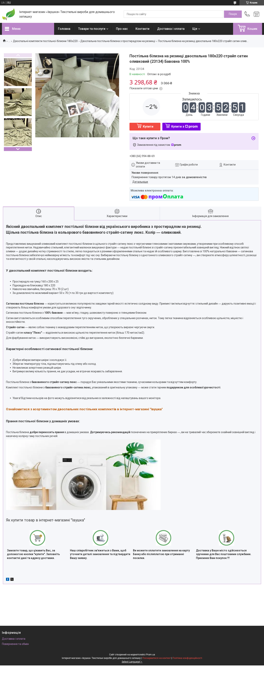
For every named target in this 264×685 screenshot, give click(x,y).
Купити (148, 126)
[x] (12, 579)
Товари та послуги (91, 29)
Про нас (122, 29)
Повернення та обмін (15, 644)
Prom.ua (150, 654)
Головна (64, 29)
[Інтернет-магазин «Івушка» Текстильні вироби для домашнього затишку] (8, 14)
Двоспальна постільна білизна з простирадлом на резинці (117, 41)
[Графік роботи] (256, 14)
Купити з (177, 126)
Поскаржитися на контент (156, 658)
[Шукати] (233, 14)
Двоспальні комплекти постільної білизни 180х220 (45, 41)
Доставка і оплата (171, 29)
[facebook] (7, 579)
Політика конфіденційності (187, 658)
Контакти (142, 29)
